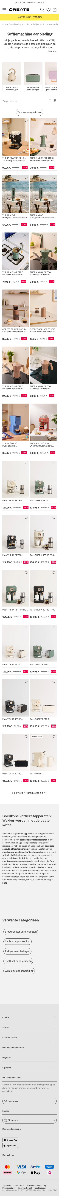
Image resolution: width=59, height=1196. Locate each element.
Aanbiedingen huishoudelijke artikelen (29, 24)
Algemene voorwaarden (13, 1185)
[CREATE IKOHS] (19, 9)
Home (5, 24)
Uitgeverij (6, 1057)
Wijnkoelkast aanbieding (19, 970)
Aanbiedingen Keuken (17, 941)
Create (5, 1017)
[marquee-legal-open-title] (56, 17)
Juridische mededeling (36, 1185)
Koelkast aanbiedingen (18, 961)
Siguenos (6, 1067)
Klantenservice (9, 1037)
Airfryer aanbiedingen (17, 951)
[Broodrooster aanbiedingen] (33, 74)
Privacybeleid (8, 1188)
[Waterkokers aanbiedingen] (12, 74)
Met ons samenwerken (13, 1047)
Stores (5, 1027)
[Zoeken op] (42, 10)
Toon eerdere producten (29, 112)
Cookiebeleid (40, 1188)
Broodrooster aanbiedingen (21, 931)
